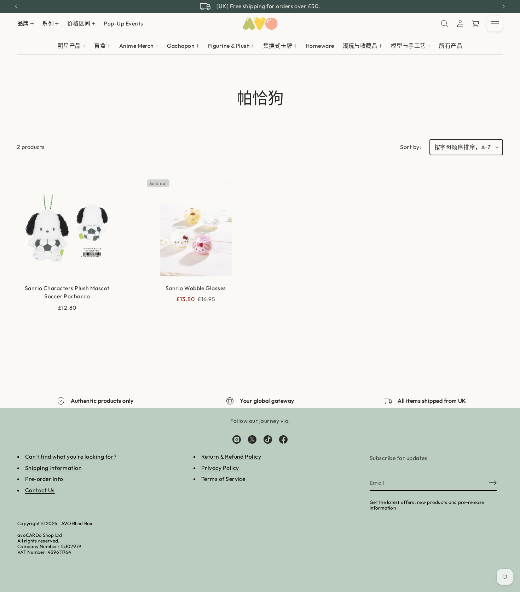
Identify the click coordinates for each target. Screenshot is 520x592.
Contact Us (40, 490)
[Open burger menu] (495, 23)
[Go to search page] (444, 23)
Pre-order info (44, 478)
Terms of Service (223, 478)
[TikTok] (268, 439)
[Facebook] (283, 439)
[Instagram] (236, 439)
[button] (476, 23)
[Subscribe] (493, 482)
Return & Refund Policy (231, 456)
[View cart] (476, 23)
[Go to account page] (460, 23)
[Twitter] (252, 439)
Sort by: (410, 146)
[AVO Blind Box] (260, 24)
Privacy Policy (220, 467)
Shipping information (53, 467)
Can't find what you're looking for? (71, 456)
